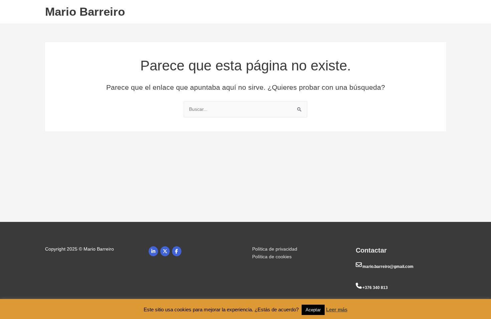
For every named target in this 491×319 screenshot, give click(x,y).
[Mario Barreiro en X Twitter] (165, 251)
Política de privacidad (274, 249)
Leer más (336, 309)
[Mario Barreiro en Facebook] (176, 251)
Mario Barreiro (85, 11)
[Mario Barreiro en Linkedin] (153, 251)
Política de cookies (272, 256)
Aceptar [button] (313, 309)
